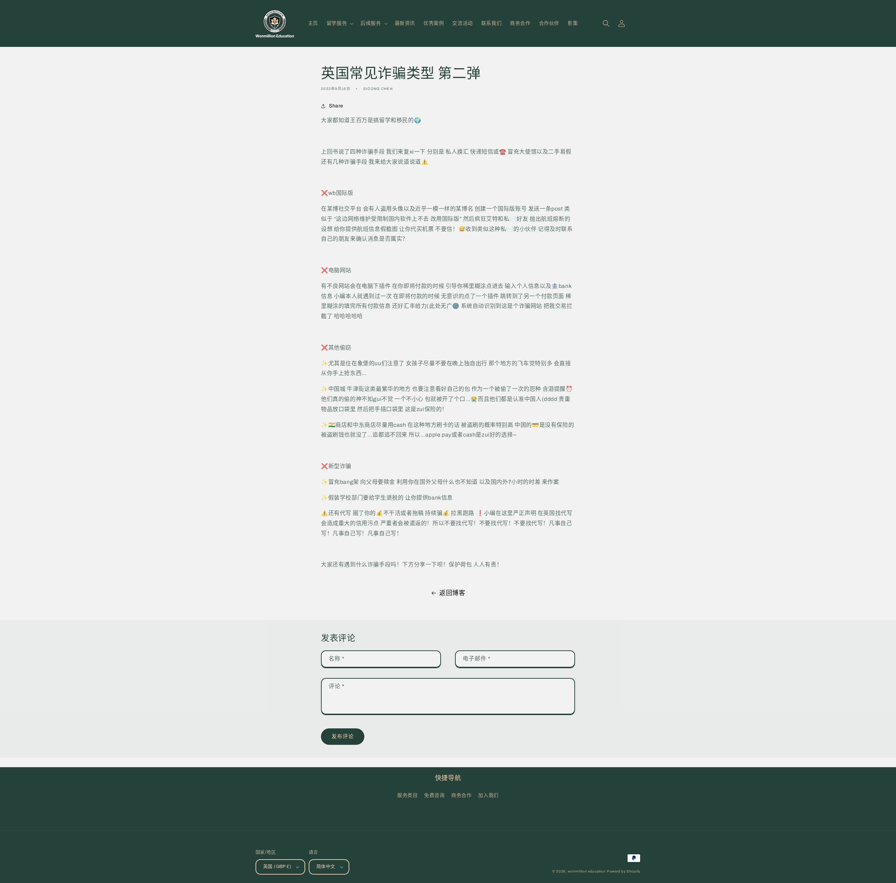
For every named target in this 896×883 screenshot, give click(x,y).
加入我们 (488, 795)
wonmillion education (587, 871)
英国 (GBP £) (277, 866)
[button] (339, 23)
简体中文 (325, 866)
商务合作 (461, 795)
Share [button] (336, 105)
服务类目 (407, 795)
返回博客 (452, 592)
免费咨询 (434, 795)
